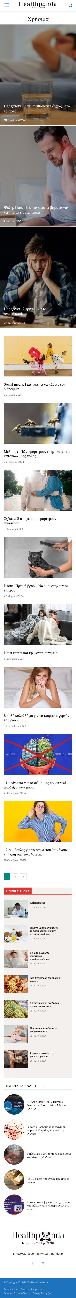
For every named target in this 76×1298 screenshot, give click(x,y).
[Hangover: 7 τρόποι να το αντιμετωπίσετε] (38, 277)
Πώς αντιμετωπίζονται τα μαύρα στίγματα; (43, 1030)
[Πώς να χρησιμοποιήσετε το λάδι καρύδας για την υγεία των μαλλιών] (16, 934)
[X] (43, 1263)
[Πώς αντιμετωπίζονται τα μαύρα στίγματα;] (16, 1034)
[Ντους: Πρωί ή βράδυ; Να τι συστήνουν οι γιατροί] (38, 557)
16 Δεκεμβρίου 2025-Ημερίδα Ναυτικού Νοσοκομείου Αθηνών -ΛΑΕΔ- (46, 1105)
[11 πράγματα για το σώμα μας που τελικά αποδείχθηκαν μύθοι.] (38, 754)
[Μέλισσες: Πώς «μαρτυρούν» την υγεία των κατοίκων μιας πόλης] (38, 423)
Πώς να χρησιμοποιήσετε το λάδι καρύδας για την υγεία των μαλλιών (44, 931)
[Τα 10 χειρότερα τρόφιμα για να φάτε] (16, 984)
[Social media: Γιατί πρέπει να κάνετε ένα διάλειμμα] (38, 356)
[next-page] (23, 876)
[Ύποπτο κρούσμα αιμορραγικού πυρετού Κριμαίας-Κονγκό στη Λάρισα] (14, 1129)
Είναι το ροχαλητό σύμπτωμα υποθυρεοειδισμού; (40, 956)
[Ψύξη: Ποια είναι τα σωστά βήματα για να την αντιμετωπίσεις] (38, 176)
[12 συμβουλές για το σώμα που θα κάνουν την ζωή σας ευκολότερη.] (38, 821)
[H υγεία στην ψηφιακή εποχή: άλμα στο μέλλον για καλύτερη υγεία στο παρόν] (14, 1204)
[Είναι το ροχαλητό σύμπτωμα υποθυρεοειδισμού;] (16, 959)
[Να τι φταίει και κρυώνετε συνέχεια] (38, 624)
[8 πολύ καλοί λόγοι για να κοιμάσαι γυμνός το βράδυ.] (38, 687)
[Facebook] (33, 1263)
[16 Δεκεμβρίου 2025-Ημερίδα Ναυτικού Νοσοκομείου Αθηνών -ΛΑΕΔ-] (14, 1104)
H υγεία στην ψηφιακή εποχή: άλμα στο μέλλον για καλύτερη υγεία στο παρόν (48, 1205)
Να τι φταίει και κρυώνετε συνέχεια (30, 653)
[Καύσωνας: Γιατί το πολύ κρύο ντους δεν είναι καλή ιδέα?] (14, 1154)
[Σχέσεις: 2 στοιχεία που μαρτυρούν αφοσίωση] (38, 490)
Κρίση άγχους (37, 903)
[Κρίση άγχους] (16, 909)
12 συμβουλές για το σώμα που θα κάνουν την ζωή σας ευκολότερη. (36, 852)
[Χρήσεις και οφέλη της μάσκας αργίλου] (16, 1059)
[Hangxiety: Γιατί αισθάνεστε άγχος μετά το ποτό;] (38, 74)
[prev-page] (6, 1075)
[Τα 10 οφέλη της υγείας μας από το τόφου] (14, 1179)
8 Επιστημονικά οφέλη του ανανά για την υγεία (44, 1005)
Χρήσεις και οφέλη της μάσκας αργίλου (42, 1055)
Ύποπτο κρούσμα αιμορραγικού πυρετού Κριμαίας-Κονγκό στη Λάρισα (46, 1130)
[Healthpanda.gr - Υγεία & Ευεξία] (38, 4)
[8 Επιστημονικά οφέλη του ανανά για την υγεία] (16, 1009)
